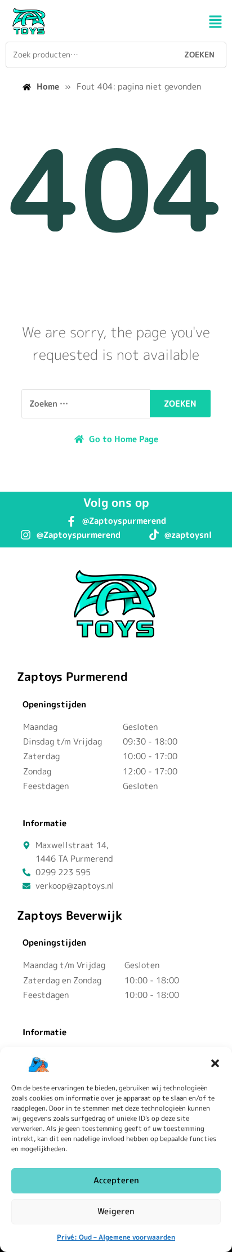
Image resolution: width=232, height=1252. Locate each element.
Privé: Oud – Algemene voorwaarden (116, 1237)
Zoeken (199, 54)
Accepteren (116, 1180)
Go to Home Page (122, 439)
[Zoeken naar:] (85, 403)
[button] (215, 1063)
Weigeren (116, 1211)
